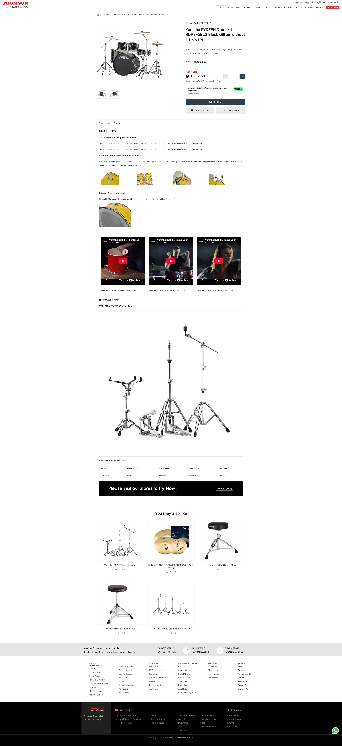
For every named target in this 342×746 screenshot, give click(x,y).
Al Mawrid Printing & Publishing (128, 719)
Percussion (123, 689)
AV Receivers (154, 666)
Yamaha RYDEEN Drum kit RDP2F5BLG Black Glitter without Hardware (135, 14)
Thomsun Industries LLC (210, 715)
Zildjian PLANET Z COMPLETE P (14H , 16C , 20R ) (171, 566)
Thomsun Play (182, 730)
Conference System (187, 693)
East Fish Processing (124, 723)
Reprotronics (156, 715)
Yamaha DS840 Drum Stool (221, 565)
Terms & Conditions (235, 719)
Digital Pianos (94, 676)
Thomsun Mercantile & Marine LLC (185, 717)
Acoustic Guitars (96, 695)
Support (309, 7)
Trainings (242, 670)
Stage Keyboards (96, 691)
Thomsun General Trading (126, 715)
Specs (117, 123)
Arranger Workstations (98, 684)
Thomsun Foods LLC (209, 727)
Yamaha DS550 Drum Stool (120, 628)
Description (104, 123)
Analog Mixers (184, 670)
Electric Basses (125, 674)
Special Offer (233, 7)
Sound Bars (153, 674)
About (269, 7)
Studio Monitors (215, 666)
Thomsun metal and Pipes (208, 721)
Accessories (124, 693)
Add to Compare (231, 110)
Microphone (213, 670)
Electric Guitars (125, 670)
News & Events (294, 7)
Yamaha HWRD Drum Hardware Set (171, 628)
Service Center (244, 685)
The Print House (157, 723)
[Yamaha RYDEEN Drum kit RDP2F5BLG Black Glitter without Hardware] (130, 54)
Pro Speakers (184, 678)
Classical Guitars (126, 666)
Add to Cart (215, 102)
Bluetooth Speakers (157, 678)
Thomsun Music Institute (183, 725)
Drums (121, 681)
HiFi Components (156, 670)
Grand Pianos (94, 669)
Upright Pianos (95, 672)
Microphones (184, 685)
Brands (319, 7)
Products (280, 7)
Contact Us (232, 727)
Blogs (240, 666)
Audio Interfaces (185, 681)
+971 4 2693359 (330, 2)
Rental (241, 678)
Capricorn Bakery (158, 719)
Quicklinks (235, 710)
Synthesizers (94, 687)
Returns (230, 723)
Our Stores (332, 7)
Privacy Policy (233, 715)
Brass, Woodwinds (126, 685)
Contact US (243, 689)
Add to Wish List (201, 110)
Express (220, 7)
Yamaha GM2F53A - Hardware (120, 565)
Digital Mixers (184, 674)
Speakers (153, 681)
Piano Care (242, 681)
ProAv (247, 7)
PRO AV (181, 666)
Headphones (213, 674)
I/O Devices (213, 678)
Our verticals (125, 710)
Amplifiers (123, 678)
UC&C (257, 7)
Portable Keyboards (97, 680)
